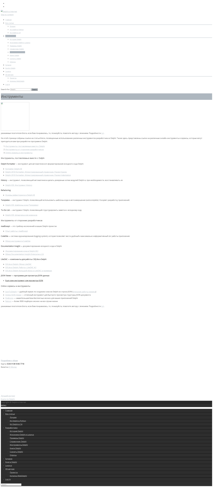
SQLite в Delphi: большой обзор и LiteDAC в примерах (28, 270)
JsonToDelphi (11, 291)
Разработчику (10, 36)
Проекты (13, 78)
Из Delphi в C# (15, 33)
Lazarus (8, 71)
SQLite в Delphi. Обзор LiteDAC (18, 264)
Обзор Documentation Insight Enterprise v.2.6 (24, 254)
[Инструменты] (15, 130)
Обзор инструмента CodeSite (17, 241)
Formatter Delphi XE (13, 169)
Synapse (8, 65)
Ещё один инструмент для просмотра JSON (24, 280)
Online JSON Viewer (13, 295)
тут (102, 133)
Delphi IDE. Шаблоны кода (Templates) (21, 205)
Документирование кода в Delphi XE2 (21, 251)
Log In (7, 84)
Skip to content (7, 14)
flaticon (8, 301)
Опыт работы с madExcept (16, 231)
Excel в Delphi (10, 68)
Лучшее (12, 26)
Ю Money (13, 367)
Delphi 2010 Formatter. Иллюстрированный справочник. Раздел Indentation (38, 175)
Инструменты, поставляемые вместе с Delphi (25, 146)
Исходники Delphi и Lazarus (20, 43)
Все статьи (9, 23)
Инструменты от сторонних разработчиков (24, 149)
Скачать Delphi (15, 59)
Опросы (13, 62)
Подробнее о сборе (9, 360)
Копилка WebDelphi (17, 81)
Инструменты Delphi (17, 52)
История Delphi (15, 39)
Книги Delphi (14, 55)
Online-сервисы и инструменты (18, 153)
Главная (8, 20)
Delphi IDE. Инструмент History (18, 185)
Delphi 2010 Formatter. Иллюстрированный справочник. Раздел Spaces (36, 172)
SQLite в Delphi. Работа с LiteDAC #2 (20, 267)
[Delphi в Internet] (9, 11)
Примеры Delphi (16, 46)
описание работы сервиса (84, 291)
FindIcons (9, 298)
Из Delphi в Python (17, 30)
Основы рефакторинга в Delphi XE (20, 195)
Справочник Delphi (17, 49)
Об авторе (9, 75)
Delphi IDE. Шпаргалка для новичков (21, 215)
